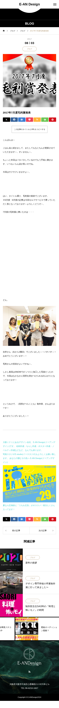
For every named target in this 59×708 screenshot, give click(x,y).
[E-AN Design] (29, 657)
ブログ (29, 49)
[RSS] (29, 671)
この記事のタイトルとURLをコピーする (29, 129)
